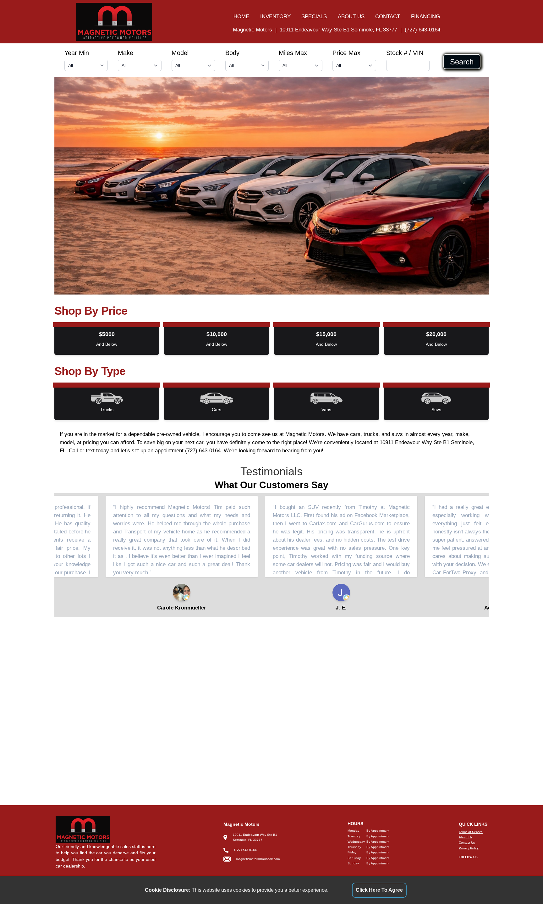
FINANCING (425, 16)
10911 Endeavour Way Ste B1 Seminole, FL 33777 (338, 29)
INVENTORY (275, 16)
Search (462, 61)
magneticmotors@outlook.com (258, 859)
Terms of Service (471, 832)
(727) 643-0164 (422, 29)
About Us (465, 837)
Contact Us (467, 842)
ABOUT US (351, 16)
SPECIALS (314, 16)
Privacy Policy (469, 848)
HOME (241, 16)
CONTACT (387, 16)
